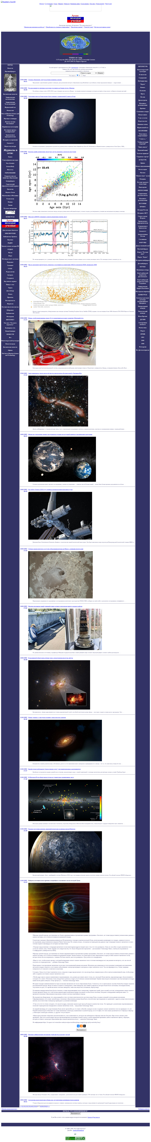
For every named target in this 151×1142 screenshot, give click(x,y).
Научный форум (10, 71)
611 (23, 1106)
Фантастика (143, 327)
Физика (10, 202)
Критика (142, 108)
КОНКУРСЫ (142, 295)
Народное (10, 262)
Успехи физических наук (10, 160)
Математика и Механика (10, 195)
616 (36, 1106)
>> (49, 1106)
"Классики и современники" (143, 135)
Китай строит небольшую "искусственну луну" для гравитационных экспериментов (54, 769)
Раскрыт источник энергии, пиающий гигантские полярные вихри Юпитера (51, 829)
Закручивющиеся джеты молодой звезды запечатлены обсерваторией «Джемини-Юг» (55, 373)
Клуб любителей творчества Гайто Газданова (142, 281)
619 (44, 1106)
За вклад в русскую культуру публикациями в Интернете (142, 300)
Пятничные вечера (143, 270)
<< (20, 1106)
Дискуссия (108, 4)
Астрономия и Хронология (142, 227)
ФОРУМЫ (142, 242)
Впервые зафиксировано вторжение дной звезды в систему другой (49, 1034)
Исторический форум (143, 260)
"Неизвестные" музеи (143, 176)
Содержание (49, 4)
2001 (142, 337)
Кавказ (142, 87)
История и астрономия (10, 140)
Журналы (10, 304)
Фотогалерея (142, 169)
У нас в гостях (142, 118)
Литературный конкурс (142, 307)
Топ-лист (92, 4)
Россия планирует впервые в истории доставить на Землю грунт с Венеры (51, 88)
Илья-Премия (142, 316)
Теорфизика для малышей (119, 27)
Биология (10, 189)
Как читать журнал (10, 281)
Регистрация (100, 4)
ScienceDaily (10, 166)
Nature (10, 157)
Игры (10, 256)
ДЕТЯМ (142, 319)
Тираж (10, 288)
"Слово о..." (143, 139)
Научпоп (10, 240)
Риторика (143, 179)
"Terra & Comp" (88, 27)
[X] (84, 1026)
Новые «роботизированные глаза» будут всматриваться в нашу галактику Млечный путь (55, 318)
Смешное (10, 265)
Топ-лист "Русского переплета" (10, 323)
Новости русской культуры (10, 340)
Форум (142, 331)
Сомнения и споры (143, 111)
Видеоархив (143, 187)
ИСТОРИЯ (142, 203)
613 (28, 1106)
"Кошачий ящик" (142, 150)
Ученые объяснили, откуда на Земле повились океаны (45, 79)
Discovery (10, 169)
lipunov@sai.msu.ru (94, 1117)
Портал (41, 4)
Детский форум (143, 263)
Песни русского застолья (10, 259)
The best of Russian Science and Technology (10, 354)
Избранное (10, 310)
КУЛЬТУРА (142, 160)
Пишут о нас (10, 284)
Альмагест (10, 143)
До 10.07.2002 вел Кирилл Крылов (75, 61)
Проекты (10, 297)
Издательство (142, 121)
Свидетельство (74, 67)
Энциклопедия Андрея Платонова (143, 287)
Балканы (143, 90)
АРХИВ (142, 334)
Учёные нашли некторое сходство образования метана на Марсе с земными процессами (55, 549)
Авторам (10, 275)
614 (31, 1106)
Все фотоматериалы (142, 350)
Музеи (10, 252)
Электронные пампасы (142, 323)
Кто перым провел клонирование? (10, 131)
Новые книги (142, 115)
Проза (143, 94)
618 (41, 1106)
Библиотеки (10, 313)
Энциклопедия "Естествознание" (10, 103)
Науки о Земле (10, 192)
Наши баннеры (10, 331)
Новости (67, 4)
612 (25, 1106)
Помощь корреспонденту (9, 1109)
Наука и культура (10, 146)
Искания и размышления (142, 104)
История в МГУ (143, 213)
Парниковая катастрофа (10, 127)
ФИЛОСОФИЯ (143, 190)
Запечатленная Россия (143, 235)
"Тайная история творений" (142, 143)
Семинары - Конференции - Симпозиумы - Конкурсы (75, 29)
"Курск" (142, 84)
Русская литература (10, 208)
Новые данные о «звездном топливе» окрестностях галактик (47, 717)
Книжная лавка (75, 4)
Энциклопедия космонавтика (10, 98)
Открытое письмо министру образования (10, 177)
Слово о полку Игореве (142, 217)
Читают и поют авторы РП (10, 246)
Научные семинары (10, 118)
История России (143, 210)
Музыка (142, 172)
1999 (142, 343)
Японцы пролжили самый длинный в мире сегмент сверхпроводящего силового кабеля (55, 606)
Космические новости (10, 94)
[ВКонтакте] (78, 1026)
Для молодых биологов (10, 230)
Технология (10, 199)
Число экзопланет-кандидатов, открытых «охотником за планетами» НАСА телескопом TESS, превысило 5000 (62, 265)
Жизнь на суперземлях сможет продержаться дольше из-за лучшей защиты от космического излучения (60, 434)
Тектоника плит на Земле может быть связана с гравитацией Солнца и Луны (52, 96)
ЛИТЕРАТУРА (142, 66)
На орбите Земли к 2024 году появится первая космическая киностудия (50, 489)
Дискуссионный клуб (143, 246)
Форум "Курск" (143, 257)
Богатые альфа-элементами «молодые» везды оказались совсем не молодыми (52, 151)
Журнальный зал (10, 107)
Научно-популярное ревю (102, 27)
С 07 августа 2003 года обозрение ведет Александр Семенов (75, 59)
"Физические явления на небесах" (34, 27)
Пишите (60, 4)
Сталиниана (143, 239)
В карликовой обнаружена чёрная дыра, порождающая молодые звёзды (50, 658)
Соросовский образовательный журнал (10, 185)
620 (46, 1106)
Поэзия (142, 97)
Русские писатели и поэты (10, 307)
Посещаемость (10, 300)
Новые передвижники (143, 166)
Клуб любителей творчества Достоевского (142, 274)
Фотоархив (10, 316)
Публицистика (142, 81)
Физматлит (10, 110)
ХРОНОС (143, 207)
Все (10, 337)
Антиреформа (10, 181)
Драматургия (142, 100)
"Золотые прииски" (142, 153)
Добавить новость (143, 1109)
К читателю (142, 74)
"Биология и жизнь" (77, 27)
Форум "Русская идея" (142, 253)
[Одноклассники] (81, 1026)
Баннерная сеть (10, 328)
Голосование (85, 4)
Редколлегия (10, 272)
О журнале (10, 278)
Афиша (10, 350)
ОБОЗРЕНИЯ (142, 131)
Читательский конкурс (142, 312)
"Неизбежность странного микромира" (58, 27)
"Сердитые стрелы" (142, 156)
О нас (55, 4)
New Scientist (10, 163)
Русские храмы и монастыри (142, 183)
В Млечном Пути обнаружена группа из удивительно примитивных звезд (51, 777)
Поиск (10, 294)
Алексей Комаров (78, 1130)
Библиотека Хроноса (10, 236)
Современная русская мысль (143, 194)
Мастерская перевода (143, 291)
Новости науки (10, 344)
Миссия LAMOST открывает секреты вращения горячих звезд (47, 217)
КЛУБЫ (142, 266)
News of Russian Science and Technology (10, 114)
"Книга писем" (143, 147)
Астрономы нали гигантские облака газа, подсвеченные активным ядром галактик (53, 1100)
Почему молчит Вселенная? (10, 122)
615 (33, 1106)
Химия (10, 205)
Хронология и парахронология (10, 135)
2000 (142, 340)
